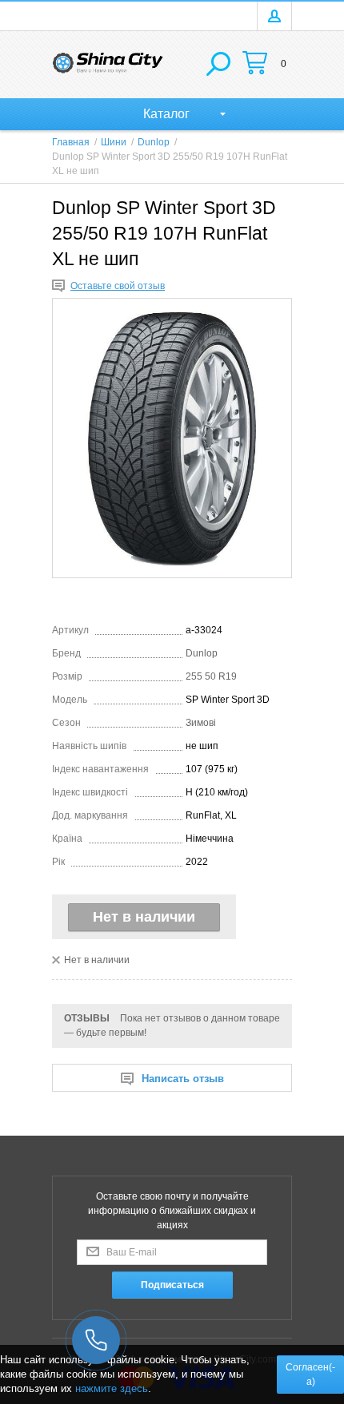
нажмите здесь (111, 1388)
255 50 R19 (211, 676)
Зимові (201, 722)
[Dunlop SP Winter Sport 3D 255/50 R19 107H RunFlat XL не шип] (172, 438)
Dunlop (202, 653)
